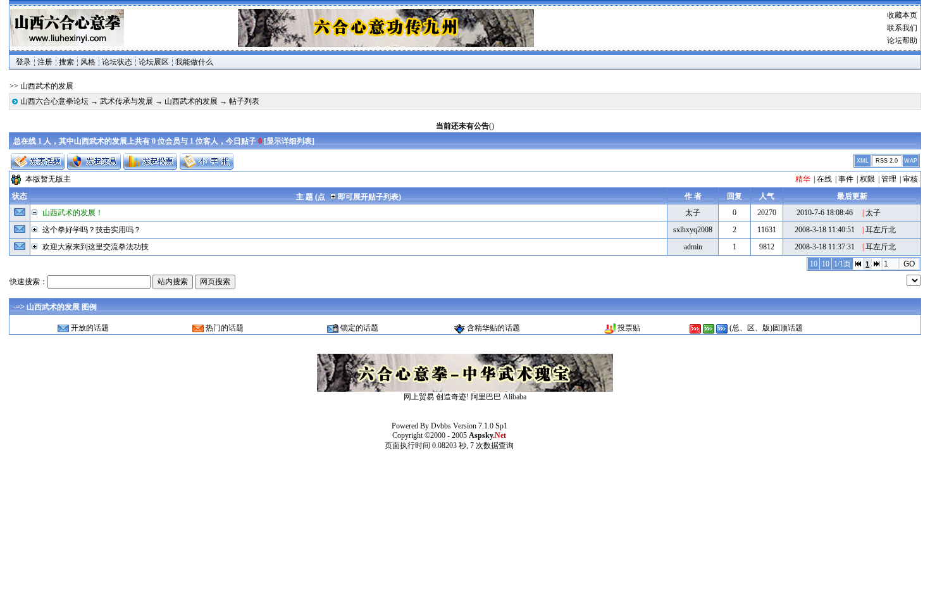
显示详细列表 (289, 141)
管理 (888, 179)
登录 (23, 62)
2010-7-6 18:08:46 (825, 212)
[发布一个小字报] (206, 161)
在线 (824, 179)
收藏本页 (902, 15)
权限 (867, 179)
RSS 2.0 (887, 161)
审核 (910, 179)
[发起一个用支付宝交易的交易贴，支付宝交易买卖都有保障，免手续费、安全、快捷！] (94, 161)
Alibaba (514, 396)
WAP (910, 161)
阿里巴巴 (486, 396)
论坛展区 (154, 62)
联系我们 (902, 27)
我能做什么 (194, 62)
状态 (19, 196)
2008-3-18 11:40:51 (825, 229)
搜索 (66, 62)
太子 (692, 212)
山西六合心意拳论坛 (54, 101)
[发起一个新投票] (150, 161)
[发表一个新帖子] (38, 161)
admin (693, 246)
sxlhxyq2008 (692, 229)
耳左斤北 (880, 229)
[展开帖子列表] (36, 229)
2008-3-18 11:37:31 (825, 246)
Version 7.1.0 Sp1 (480, 425)
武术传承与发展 (126, 101)
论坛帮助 (902, 40)
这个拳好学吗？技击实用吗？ (91, 229)
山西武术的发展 (191, 101)
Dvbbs (441, 425)
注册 (45, 62)
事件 (845, 179)
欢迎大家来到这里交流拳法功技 (95, 246)
